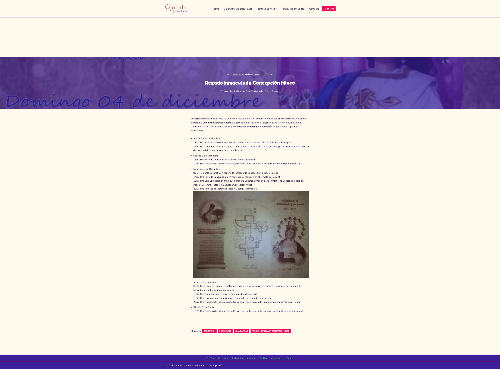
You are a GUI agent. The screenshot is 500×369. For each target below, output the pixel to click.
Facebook (223, 358)
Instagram (237, 358)
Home (216, 8)
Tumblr (290, 358)
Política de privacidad (293, 8)
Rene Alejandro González (257, 91)
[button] (276, 8)
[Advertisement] (250, 37)
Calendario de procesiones (238, 8)
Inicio (229, 74)
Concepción (209, 331)
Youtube (251, 358)
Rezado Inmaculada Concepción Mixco (270, 331)
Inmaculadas (241, 331)
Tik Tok (210, 358)
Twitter (263, 358)
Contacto (314, 8)
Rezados (236, 74)
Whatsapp (276, 358)
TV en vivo (329, 8)
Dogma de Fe (225, 331)
